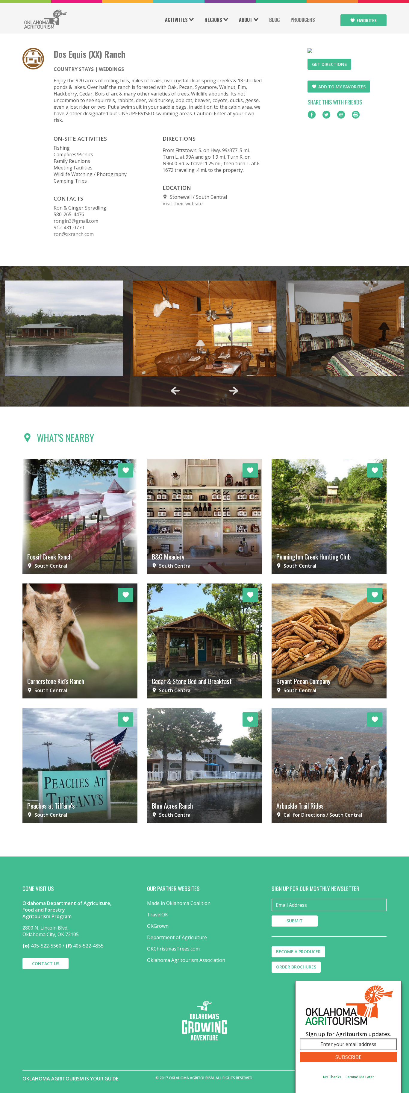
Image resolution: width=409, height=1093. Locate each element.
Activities (176, 19)
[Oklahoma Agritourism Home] (45, 19)
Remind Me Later (360, 1077)
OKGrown (158, 926)
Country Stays (74, 69)
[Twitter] (326, 114)
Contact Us (45, 963)
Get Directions (329, 64)
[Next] (234, 390)
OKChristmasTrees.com (173, 948)
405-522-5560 (46, 945)
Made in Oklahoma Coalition (178, 903)
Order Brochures (296, 967)
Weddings (111, 69)
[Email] (341, 114)
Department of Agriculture (177, 937)
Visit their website (183, 203)
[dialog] (348, 1037)
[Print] (356, 114)
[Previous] (175, 390)
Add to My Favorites (342, 87)
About (245, 19)
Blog (274, 19)
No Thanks (332, 1077)
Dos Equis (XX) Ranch (89, 54)
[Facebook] (311, 114)
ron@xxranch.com (74, 234)
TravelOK (157, 914)
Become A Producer (298, 951)
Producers (302, 19)
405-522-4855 (88, 945)
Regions (213, 19)
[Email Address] (329, 905)
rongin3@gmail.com (76, 221)
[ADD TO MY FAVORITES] (125, 470)
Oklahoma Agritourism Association (186, 960)
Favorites (367, 20)
